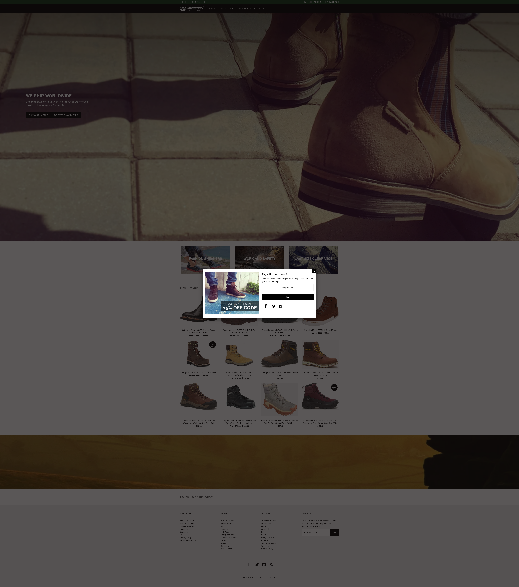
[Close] (314, 271)
